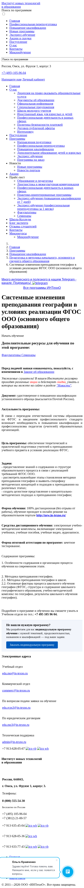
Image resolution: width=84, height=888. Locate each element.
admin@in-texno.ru (14, 742)
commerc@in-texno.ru (16, 690)
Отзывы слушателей (23, 226)
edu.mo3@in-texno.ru (15, 724)
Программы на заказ (30, 159)
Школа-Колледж (20, 219)
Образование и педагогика (35, 180)
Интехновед (25, 131)
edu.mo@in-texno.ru (15, 673)
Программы (17, 138)
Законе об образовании (39, 371)
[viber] (43, 825)
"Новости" (63, 385)
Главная (14, 20)
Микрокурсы (18, 233)
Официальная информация (35, 103)
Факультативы (26, 212)
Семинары (24, 216)
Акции (14, 173)
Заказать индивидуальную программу (32, 644)
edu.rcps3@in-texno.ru (16, 707)
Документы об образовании (35, 100)
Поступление (18, 41)
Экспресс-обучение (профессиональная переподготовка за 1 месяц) (43, 207)
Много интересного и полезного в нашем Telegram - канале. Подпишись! (39, 281)
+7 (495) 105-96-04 (14, 72)
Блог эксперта (18, 223)
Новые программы (21, 31)
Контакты (15, 48)
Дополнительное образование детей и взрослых (49, 152)
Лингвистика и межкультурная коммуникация (48, 184)
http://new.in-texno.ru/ (51, 515)
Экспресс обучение (30, 156)
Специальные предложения (35, 107)
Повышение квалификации (27, 27)
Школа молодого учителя (34, 110)
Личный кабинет (33, 79)
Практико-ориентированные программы (44, 194)
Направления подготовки (34, 142)
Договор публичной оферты (36, 128)
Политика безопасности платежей (40, 124)
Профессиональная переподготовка (33, 24)
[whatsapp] (31, 825)
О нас (13, 45)
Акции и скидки (20, 38)
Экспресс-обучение (22, 34)
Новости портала (28, 170)
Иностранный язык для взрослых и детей (44, 114)
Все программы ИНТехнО (42, 287)
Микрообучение (20, 52)
